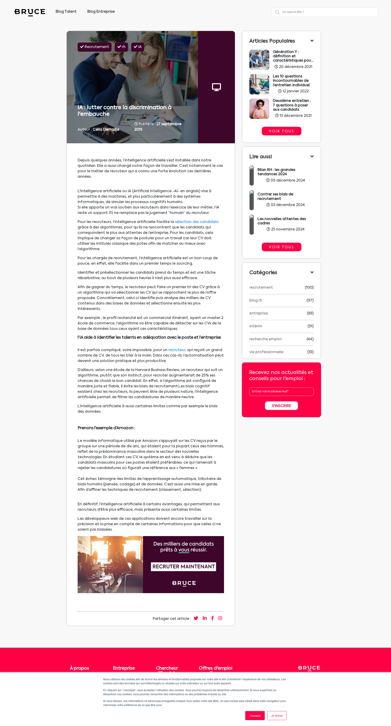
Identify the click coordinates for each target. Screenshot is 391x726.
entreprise (258, 313)
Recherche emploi (265, 339)
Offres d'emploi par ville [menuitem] (215, 671)
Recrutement (261, 288)
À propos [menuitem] (79, 668)
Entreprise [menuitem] (124, 668)
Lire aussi (260, 156)
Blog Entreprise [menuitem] (101, 12)
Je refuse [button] (277, 715)
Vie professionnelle (266, 352)
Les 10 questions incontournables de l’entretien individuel (291, 81)
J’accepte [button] (255, 715)
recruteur (176, 350)
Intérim (255, 326)
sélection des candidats (197, 222)
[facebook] (212, 618)
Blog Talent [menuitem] (66, 12)
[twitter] (196, 618)
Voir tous (281, 131)
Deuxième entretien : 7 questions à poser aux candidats (292, 105)
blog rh (255, 300)
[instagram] (220, 618)
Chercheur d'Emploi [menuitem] (167, 671)
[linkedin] (205, 618)
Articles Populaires (272, 41)
